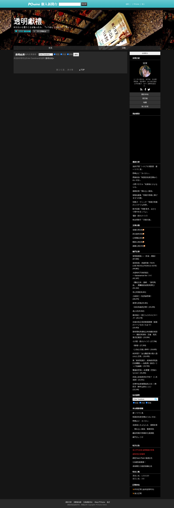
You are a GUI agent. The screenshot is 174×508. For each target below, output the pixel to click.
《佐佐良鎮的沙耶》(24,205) (144, 307)
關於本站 (145, 94)
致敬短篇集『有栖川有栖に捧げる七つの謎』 (145, 196)
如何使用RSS (148, 489)
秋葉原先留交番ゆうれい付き (144, 417)
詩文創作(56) (138, 234)
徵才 (108, 502)
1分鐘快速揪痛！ (139, 462)
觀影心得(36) (138, 242)
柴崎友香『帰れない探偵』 (143, 191)
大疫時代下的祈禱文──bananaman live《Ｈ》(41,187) (143, 275)
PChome (136, 4)
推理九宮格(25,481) (140, 303)
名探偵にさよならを (141, 425)
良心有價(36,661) (139, 292)
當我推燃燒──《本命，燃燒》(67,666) (144, 257)
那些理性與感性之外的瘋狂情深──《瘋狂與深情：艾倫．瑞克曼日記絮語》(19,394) (145, 334)
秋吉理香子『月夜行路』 (142, 220)
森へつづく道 (138, 413)
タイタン (145, 421)
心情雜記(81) (138, 238)
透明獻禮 (28, 21)
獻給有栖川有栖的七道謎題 (143, 433)
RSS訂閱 (138, 489)
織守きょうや (138, 437)
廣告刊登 (68, 502)
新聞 (127, 4)
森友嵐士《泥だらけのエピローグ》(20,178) (145, 316)
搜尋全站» (49, 58)
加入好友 (145, 106)
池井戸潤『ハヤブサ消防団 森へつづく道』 (145, 167)
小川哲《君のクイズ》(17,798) (145, 341)
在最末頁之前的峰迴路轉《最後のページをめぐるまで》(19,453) (145, 325)
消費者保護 (77, 502)
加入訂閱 (138, 493)
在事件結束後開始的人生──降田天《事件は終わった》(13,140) (144, 387)
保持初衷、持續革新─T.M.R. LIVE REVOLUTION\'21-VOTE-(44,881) (145, 266)
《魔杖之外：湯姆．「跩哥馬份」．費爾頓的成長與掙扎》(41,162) (144, 285)
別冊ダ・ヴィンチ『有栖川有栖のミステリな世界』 (145, 203)
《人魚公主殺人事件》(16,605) (145, 349)
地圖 (145, 102)
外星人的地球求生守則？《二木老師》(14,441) (145, 378)
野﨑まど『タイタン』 (141, 173)
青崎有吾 (150, 429)
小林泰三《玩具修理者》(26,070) (142, 297)
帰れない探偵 (139, 429)
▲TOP (81, 70)
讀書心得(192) (138, 246)
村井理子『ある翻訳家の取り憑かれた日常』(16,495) (145, 354)
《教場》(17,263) (139, 345)
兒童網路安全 (88, 502)
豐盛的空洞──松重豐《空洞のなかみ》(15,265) (144, 371)
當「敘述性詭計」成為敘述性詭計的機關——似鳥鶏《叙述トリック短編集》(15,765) (145, 363)
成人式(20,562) (138, 311)
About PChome (100, 502)
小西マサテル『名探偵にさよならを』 (145, 185)
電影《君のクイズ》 (141, 216)
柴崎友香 (153, 425)
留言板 (145, 98)
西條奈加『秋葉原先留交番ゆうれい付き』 (145, 178)
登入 (143, 4)
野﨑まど (136, 421)
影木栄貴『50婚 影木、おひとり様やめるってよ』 (144, 210)
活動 (124, 48)
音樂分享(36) (138, 230)
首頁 (50, 48)
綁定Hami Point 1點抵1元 (142, 458)
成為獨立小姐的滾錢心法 (142, 466)
